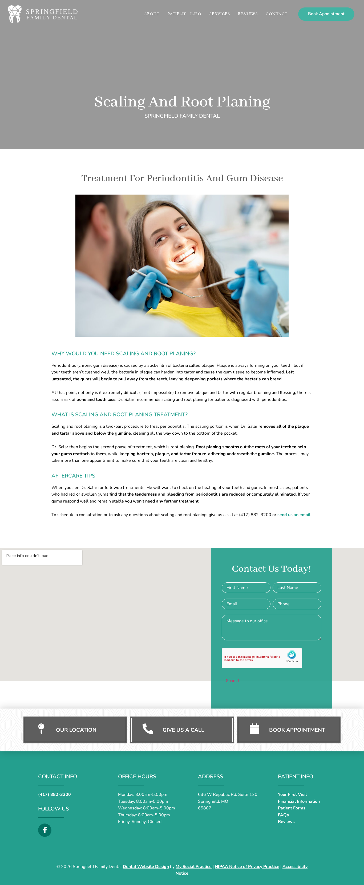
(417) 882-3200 (54, 794)
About (152, 14)
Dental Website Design (146, 867)
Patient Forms (291, 808)
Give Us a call (183, 730)
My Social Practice (194, 867)
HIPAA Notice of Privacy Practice (247, 867)
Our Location (76, 730)
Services (219, 14)
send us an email (293, 515)
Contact (277, 14)
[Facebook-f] (44, 830)
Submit (232, 680)
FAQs (283, 815)
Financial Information (299, 801)
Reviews (248, 14)
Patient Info (184, 14)
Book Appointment (297, 730)
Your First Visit (292, 794)
